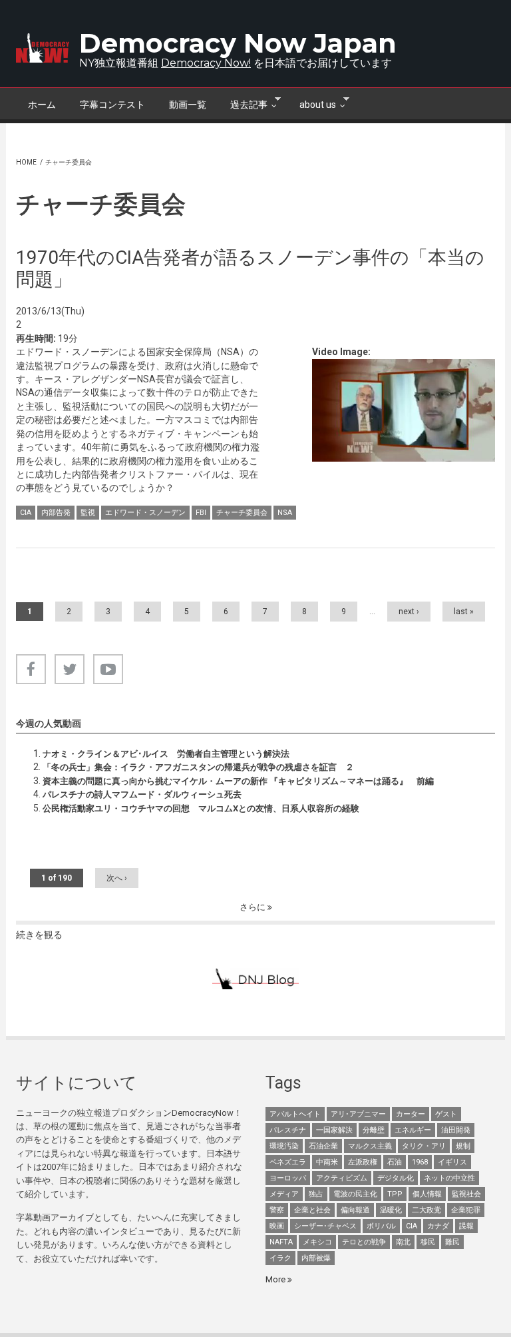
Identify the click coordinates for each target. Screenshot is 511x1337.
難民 (452, 1242)
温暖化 (391, 1210)
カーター (410, 1114)
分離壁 (374, 1130)
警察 (276, 1210)
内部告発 (56, 512)
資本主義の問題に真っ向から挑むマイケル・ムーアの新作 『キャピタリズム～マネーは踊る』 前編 (238, 781)
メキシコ (317, 1242)
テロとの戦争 (364, 1242)
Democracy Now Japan (238, 43)
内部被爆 (316, 1258)
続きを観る (39, 934)
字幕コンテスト (112, 104)
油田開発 (455, 1130)
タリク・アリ (424, 1146)
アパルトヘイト (295, 1114)
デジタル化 (395, 1178)
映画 (276, 1226)
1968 (420, 1162)
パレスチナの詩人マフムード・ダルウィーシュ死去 (142, 794)
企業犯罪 (465, 1210)
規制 (463, 1146)
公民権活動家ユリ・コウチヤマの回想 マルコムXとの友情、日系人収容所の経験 (201, 808)
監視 (88, 512)
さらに (253, 907)
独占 (316, 1194)
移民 (428, 1242)
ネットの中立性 (449, 1178)
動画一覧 (187, 104)
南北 (403, 1242)
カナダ (438, 1226)
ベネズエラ (287, 1162)
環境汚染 (284, 1146)
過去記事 (242, 103)
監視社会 (466, 1194)
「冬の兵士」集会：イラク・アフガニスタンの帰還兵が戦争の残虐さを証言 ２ (198, 767)
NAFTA (281, 1242)
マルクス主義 (370, 1146)
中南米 (327, 1162)
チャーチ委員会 (241, 512)
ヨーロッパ (287, 1178)
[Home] (42, 48)
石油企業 (323, 1146)
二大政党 (426, 1210)
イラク (280, 1258)
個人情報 (427, 1194)
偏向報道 (355, 1210)
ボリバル (381, 1226)
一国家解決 (334, 1130)
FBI (201, 512)
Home (26, 162)
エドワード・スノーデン (145, 512)
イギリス (452, 1162)
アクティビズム (341, 1178)
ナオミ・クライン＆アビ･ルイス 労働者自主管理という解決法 (166, 754)
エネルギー (413, 1130)
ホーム (42, 104)
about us (311, 103)
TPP (395, 1194)
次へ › (116, 878)
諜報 (466, 1226)
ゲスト (446, 1114)
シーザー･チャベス (325, 1226)
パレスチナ (287, 1130)
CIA (25, 512)
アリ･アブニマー (358, 1114)
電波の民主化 (355, 1194)
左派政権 (362, 1162)
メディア (284, 1194)
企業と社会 (312, 1210)
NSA (284, 512)
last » (464, 611)
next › (409, 611)
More (276, 1279)
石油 (394, 1162)
